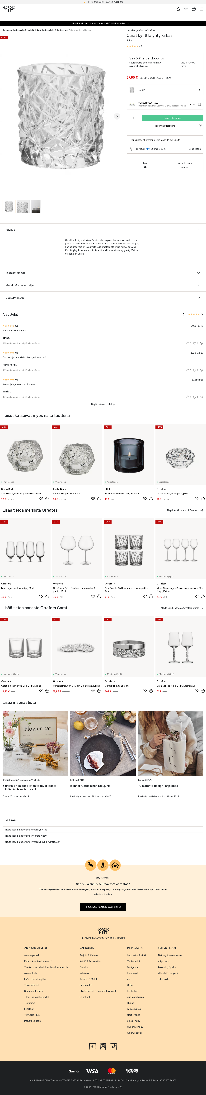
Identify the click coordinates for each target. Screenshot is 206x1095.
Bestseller (132, 991)
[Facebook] (92, 1046)
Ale (129, 979)
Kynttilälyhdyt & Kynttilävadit (55, 30)
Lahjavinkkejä (134, 1009)
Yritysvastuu (164, 961)
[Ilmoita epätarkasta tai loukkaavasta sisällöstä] (201, 343)
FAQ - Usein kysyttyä (35, 979)
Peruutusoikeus (32, 1020)
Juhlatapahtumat (135, 997)
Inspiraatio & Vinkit (136, 955)
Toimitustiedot (31, 985)
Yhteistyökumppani (168, 973)
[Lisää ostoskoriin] (47, 499)
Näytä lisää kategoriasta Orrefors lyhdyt (26, 835)
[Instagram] (103, 1046)
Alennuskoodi (134, 1032)
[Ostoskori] (194, 9)
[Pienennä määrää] (129, 118)
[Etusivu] (9, 9)
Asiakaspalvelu (32, 955)
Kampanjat (132, 973)
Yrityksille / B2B (32, 1014)
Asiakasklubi (30, 973)
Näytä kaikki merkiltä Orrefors (183, 510)
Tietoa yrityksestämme (170, 955)
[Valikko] (201, 9)
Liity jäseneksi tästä (188, 64)
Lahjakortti (85, 997)
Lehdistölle (163, 979)
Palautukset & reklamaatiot (38, 961)
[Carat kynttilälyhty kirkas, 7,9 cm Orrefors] (61, 115)
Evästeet (28, 1009)
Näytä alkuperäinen (31, 343)
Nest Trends (133, 1014)
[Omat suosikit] (186, 9)
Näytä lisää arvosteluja (103, 404)
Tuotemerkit (133, 961)
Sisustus (7, 30)
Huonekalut (86, 985)
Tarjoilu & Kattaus (89, 955)
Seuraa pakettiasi (33, 991)
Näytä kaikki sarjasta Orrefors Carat (180, 608)
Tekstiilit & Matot (88, 979)
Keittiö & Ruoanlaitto (90, 961)
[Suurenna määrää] (138, 118)
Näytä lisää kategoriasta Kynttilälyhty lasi (26, 829)
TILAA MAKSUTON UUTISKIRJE (103, 906)
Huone (130, 1003)
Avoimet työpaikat (167, 967)
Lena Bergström (135, 30)
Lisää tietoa (195, 148)
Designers (132, 967)
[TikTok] (113, 1046)
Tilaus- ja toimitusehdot (36, 997)
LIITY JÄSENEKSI (96, 2)
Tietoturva (29, 1003)
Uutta (130, 985)
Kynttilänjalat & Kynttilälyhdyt (26, 30)
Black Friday (133, 1020)
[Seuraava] (117, 116)
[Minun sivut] (178, 9)
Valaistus (84, 973)
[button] (134, 46)
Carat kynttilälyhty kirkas (81, 30)
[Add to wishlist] (41, 499)
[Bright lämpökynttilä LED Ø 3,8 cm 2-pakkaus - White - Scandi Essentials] (132, 104)
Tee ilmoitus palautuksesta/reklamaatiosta (46, 967)
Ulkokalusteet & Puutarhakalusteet (98, 991)
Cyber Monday (135, 1026)
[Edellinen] (6, 116)
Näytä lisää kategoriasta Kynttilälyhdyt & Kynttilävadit (32, 841)
